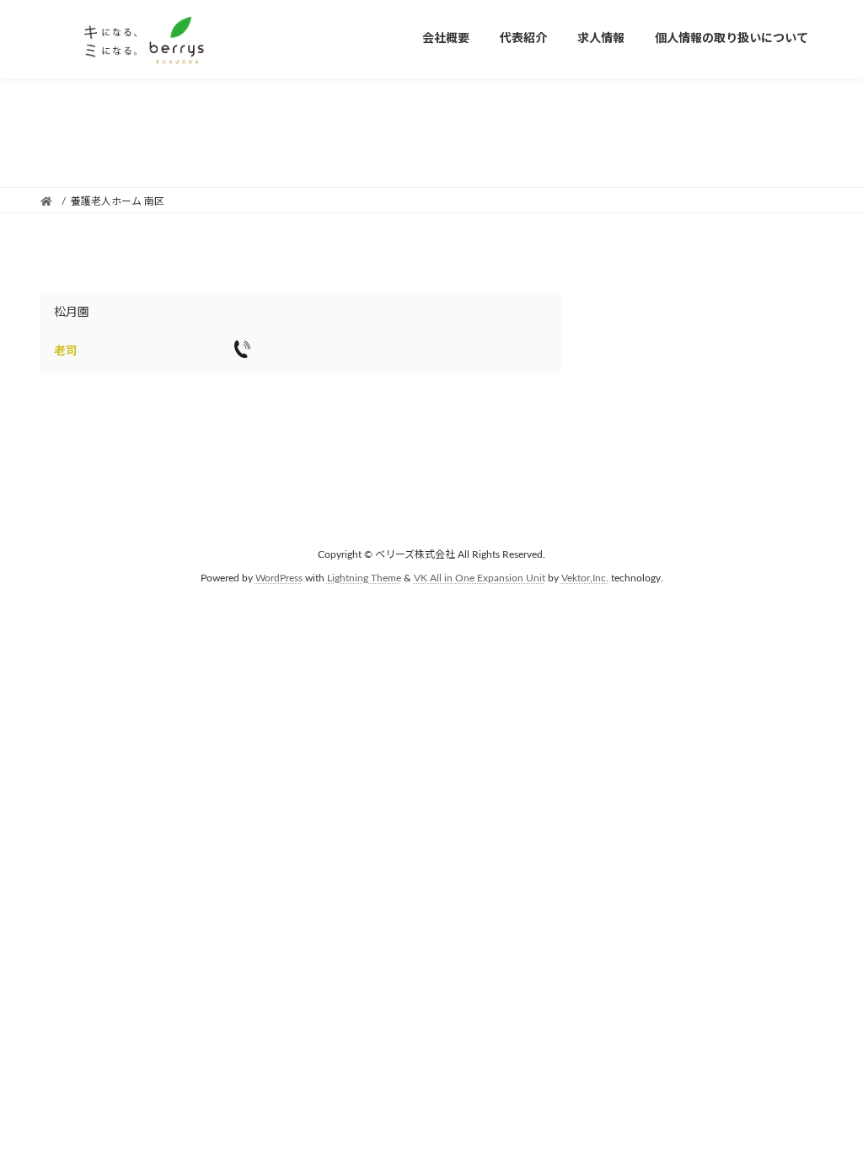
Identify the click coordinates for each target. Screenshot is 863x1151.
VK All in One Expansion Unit (479, 578)
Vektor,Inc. (584, 578)
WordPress (279, 578)
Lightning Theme (364, 578)
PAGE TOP (825, 1100)
